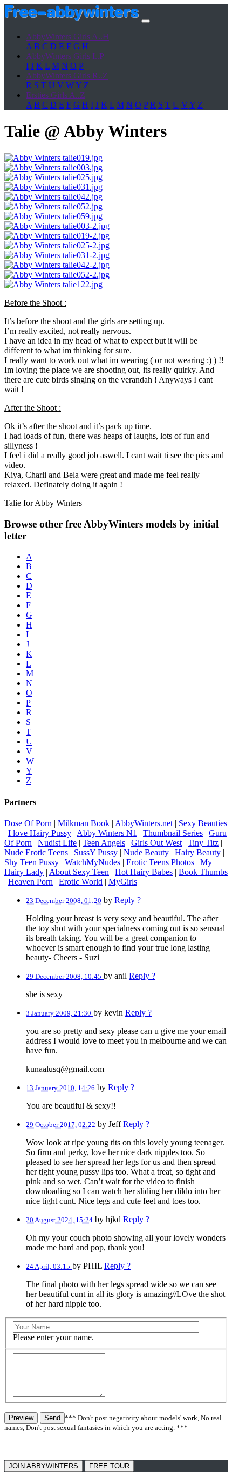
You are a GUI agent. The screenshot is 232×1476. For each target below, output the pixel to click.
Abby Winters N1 (107, 833)
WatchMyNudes (92, 862)
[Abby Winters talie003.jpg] (53, 167)
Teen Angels (104, 842)
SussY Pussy (96, 852)
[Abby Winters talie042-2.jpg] (57, 264)
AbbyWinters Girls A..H (67, 36)
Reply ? (127, 900)
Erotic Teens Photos (160, 862)
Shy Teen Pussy (31, 862)
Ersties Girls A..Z (55, 95)
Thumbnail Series (173, 833)
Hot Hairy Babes (144, 872)
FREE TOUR (109, 1466)
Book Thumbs (203, 872)
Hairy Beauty (198, 852)
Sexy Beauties (203, 823)
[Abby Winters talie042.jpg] (53, 196)
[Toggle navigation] (145, 21)
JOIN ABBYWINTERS (43, 1466)
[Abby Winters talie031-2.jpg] (57, 255)
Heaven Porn (30, 881)
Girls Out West (156, 842)
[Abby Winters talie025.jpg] (53, 177)
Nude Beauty (146, 852)
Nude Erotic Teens (36, 852)
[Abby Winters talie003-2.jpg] (57, 225)
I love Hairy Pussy (39, 833)
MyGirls (122, 881)
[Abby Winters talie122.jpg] (53, 284)
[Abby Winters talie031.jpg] (53, 187)
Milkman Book (84, 823)
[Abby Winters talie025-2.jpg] (57, 245)
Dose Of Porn (28, 823)
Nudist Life (57, 842)
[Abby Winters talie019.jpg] (53, 157)
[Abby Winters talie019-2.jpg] (57, 235)
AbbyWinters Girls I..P (65, 56)
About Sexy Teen (79, 872)
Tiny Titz (203, 842)
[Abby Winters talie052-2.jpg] (57, 274)
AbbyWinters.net (144, 823)
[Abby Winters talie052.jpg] (53, 206)
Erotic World (81, 881)
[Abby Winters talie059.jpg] (53, 216)
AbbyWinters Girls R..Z (67, 75)
